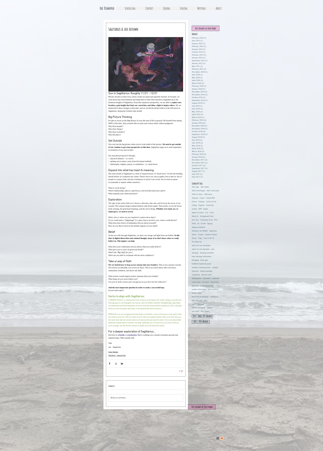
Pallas (194, 223)
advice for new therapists (201, 249)
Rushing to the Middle (200, 231)
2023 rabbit (205, 187)
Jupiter (205, 209)
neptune (210, 308)
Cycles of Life (211, 202)
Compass (201, 202)
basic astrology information (201, 256)
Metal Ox (195, 216)
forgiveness (214, 282)
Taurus (194, 238)
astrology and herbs (207, 253)
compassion (196, 275)
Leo (206, 213)
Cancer (202, 198)
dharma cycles (206, 275)
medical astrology (198, 304)
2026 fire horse (197, 194)
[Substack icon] (221, 438)
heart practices (213, 289)
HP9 (200, 209)
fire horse (205, 282)
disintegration (196, 278)
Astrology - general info (117, 355)
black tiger (204, 260)
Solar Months (113, 352)
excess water (196, 282)
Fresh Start (210, 205)
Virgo (200, 238)
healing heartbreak (206, 286)
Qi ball (203, 223)
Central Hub (210, 198)
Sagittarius (117, 347)
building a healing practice (201, 267)
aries (212, 249)
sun (109, 347)
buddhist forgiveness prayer (201, 264)
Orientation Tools (206, 220)
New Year (195, 220)
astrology (195, 253)
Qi (198, 223)
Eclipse (194, 205)
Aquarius (195, 198)
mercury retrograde (199, 308)
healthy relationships (199, 289)
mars (205, 300)
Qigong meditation (198, 227)
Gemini (194, 209)
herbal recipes (197, 293)
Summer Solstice (211, 234)
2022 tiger (195, 187)
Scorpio (201, 234)
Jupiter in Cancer (198, 213)
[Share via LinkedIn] (122, 363)
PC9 (215, 220)
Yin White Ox (197, 242)
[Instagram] (217, 438)
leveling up (214, 297)
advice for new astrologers (201, 245)
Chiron (194, 202)
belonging (195, 260)
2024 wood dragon (198, 191)
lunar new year (197, 300)
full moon (195, 286)
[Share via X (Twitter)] (116, 363)
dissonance (207, 278)
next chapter (205, 311)
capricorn (195, 271)
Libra (212, 213)
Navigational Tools (206, 216)
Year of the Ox (209, 238)
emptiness (215, 278)
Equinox (201, 205)
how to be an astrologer (200, 297)
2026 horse (208, 194)
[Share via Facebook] (109, 363)
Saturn (194, 234)
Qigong (209, 223)
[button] (163, 8)
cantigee (215, 267)
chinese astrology (206, 271)
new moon (195, 311)
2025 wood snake (213, 191)
